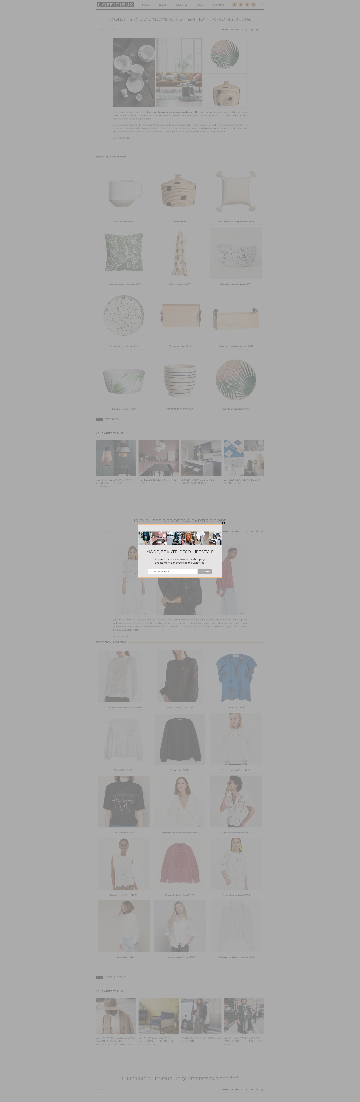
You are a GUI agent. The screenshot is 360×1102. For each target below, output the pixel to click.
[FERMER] (223, 523)
